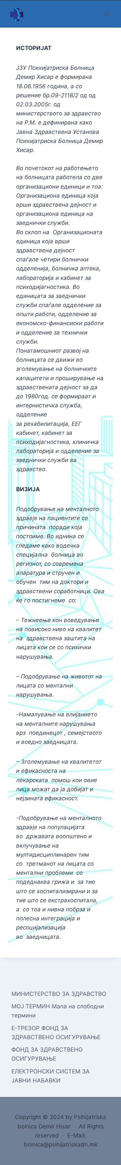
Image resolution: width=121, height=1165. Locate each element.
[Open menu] (106, 13)
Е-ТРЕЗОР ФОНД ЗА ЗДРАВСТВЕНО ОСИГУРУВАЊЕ (55, 1033)
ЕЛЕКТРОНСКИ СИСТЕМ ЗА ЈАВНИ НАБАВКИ (50, 1076)
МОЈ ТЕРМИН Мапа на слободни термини (57, 1011)
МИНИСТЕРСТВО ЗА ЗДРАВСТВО (58, 994)
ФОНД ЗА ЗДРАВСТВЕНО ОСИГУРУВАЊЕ (47, 1054)
